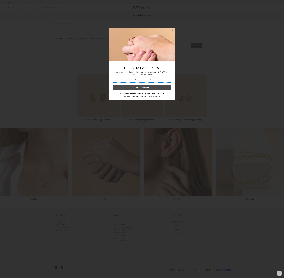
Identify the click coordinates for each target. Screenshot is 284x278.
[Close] (172, 30)
